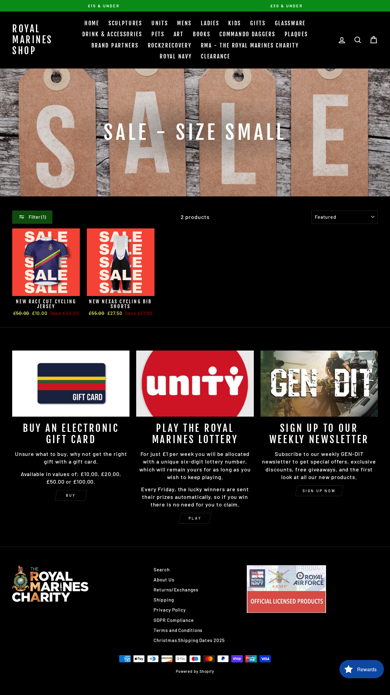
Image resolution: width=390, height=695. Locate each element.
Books (202, 34)
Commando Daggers (247, 34)
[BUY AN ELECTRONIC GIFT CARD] (70, 384)
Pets (158, 34)
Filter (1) (37, 217)
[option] (103, 6)
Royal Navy (176, 56)
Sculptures (125, 23)
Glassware (290, 23)
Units (159, 23)
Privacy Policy (170, 609)
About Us (164, 579)
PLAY (195, 518)
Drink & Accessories (112, 34)
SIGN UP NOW (319, 491)
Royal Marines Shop (32, 39)
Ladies (210, 23)
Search (161, 569)
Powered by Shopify (195, 671)
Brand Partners (115, 45)
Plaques (296, 34)
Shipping (164, 599)
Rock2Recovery (170, 45)
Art (179, 34)
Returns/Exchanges (176, 589)
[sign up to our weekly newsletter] (319, 384)
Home (91, 23)
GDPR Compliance (174, 620)
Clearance (215, 56)
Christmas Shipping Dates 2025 (189, 640)
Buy (71, 495)
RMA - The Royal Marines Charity (250, 45)
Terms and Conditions (178, 630)
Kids (234, 23)
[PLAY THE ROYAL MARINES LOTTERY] (195, 384)
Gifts (258, 23)
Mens (184, 23)
